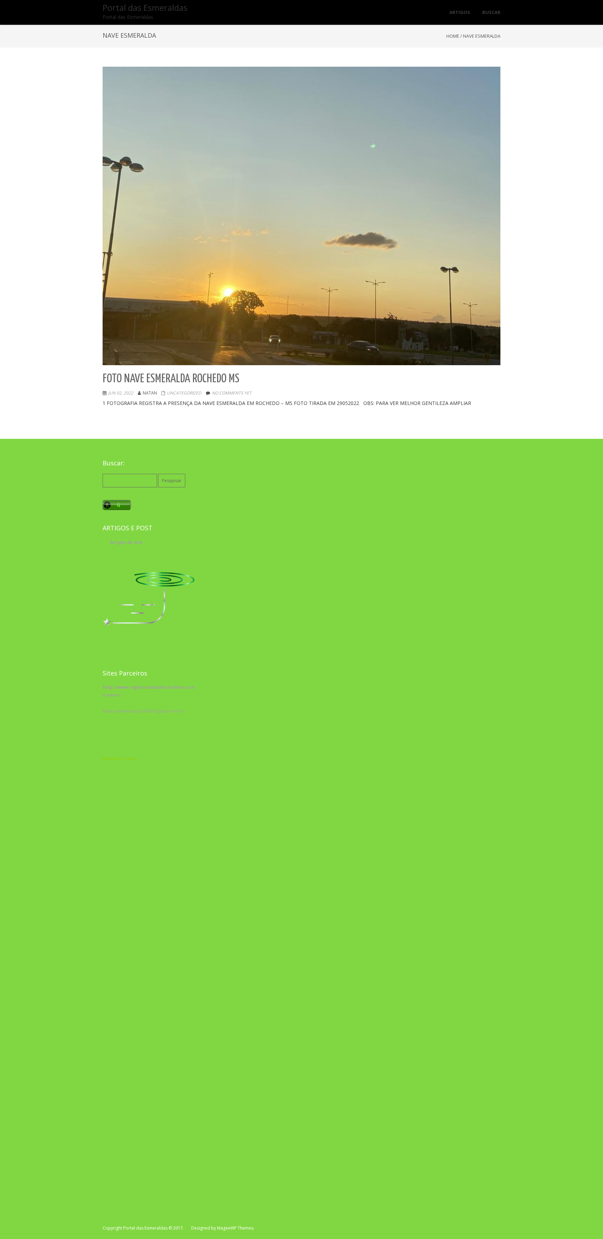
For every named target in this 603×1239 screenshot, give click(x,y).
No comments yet (232, 393)
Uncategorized (184, 393)
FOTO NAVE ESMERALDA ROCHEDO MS (171, 379)
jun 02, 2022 (120, 393)
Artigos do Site (126, 542)
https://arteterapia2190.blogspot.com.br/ (144, 711)
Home (452, 36)
